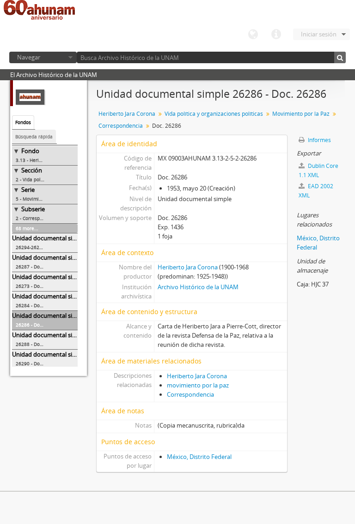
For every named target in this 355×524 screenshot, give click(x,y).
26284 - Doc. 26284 (37, 305)
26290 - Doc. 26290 (37, 363)
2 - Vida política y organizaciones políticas (47, 179)
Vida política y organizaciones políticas (214, 114)
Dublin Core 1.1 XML (318, 170)
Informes (318, 140)
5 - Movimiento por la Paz (44, 199)
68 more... (27, 228)
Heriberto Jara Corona (126, 114)
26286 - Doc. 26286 (37, 325)
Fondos (23, 122)
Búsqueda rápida (34, 136)
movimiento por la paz (198, 385)
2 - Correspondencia (38, 218)
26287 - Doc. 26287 (37, 266)
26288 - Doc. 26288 (37, 344)
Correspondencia (120, 126)
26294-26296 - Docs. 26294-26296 (47, 247)
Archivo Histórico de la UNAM (198, 287)
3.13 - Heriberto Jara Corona (47, 160)
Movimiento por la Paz (301, 114)
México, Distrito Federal (199, 457)
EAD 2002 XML (316, 190)
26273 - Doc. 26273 (37, 286)
